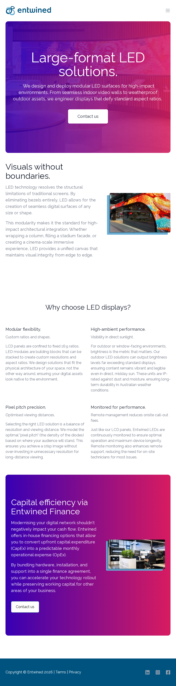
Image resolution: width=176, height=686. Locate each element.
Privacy (75, 672)
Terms (60, 672)
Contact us (88, 116)
